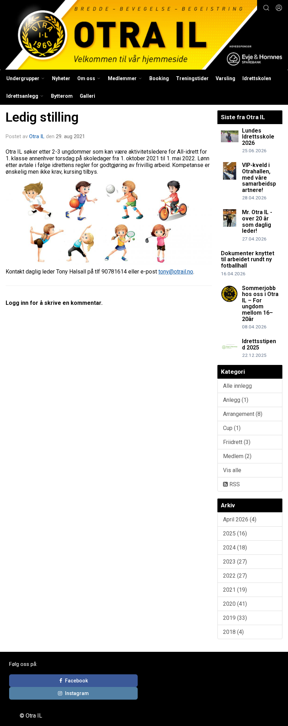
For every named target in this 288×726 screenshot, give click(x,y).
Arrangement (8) (242, 414)
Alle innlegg (237, 386)
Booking (159, 78)
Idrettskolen (256, 78)
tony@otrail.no (175, 271)
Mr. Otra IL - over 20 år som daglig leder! (257, 221)
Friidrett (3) (236, 442)
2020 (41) (235, 603)
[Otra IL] (144, 36)
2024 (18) (235, 547)
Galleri (87, 96)
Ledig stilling (42, 117)
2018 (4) (233, 632)
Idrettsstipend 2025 (259, 344)
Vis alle (232, 470)
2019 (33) (235, 618)
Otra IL (37, 136)
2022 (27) (235, 575)
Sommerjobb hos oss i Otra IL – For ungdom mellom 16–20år (260, 303)
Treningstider (192, 78)
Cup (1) (232, 428)
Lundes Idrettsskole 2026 (258, 136)
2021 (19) (235, 589)
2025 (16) (235, 533)
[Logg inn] (279, 7)
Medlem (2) (237, 456)
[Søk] (266, 7)
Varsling (225, 78)
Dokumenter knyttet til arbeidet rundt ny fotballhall (247, 259)
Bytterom (62, 96)
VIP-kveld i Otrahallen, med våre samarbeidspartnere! (259, 177)
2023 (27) (235, 561)
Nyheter (61, 78)
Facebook (76, 680)
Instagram (77, 693)
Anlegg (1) (235, 400)
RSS (234, 484)
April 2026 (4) (239, 519)
